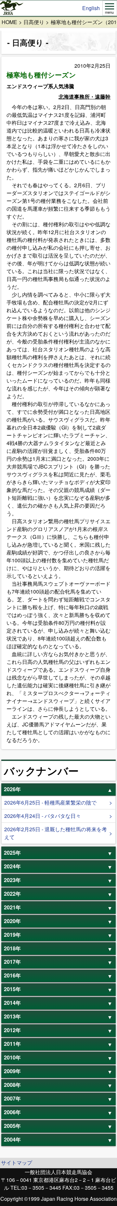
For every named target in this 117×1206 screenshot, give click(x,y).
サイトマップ (16, 1162)
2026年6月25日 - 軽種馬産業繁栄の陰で (50, 802)
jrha (12, 8)
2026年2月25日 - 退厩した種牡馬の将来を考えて (55, 833)
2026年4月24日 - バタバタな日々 (42, 816)
